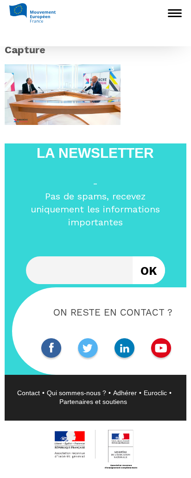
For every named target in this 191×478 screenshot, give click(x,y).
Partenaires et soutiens (93, 401)
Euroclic (155, 393)
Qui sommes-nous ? (76, 393)
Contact (28, 393)
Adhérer (125, 393)
